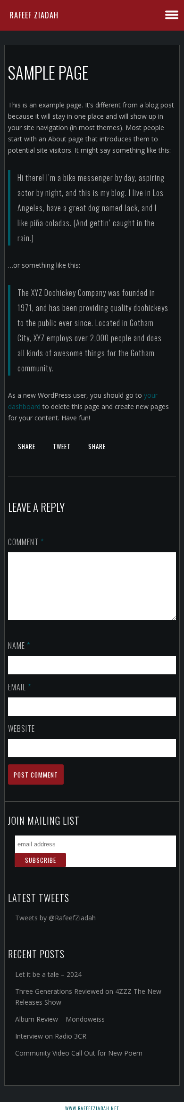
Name (19, 645)
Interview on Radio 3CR (50, 1036)
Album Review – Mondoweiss (60, 1019)
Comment (26, 542)
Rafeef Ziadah (34, 15)
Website (21, 728)
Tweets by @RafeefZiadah (55, 917)
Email (19, 687)
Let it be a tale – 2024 (48, 974)
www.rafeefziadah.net (92, 1108)
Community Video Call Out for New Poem (78, 1052)
